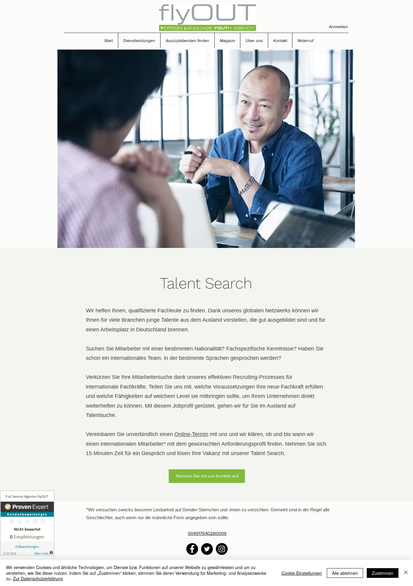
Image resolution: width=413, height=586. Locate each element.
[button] (139, 40)
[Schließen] (405, 573)
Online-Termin (191, 434)
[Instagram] (222, 549)
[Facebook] (192, 549)
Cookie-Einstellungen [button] (301, 573)
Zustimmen (382, 573)
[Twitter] (207, 549)
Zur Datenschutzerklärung (38, 578)
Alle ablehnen (345, 573)
